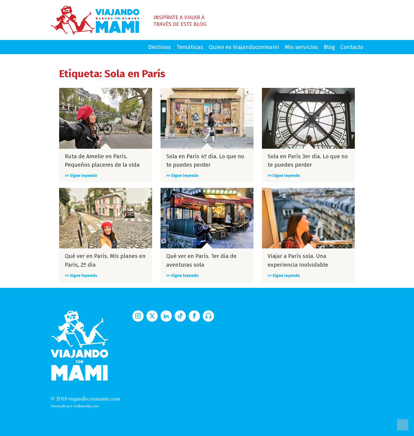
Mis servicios (301, 47)
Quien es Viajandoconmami (244, 47)
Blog (329, 47)
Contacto (351, 47)
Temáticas (190, 47)
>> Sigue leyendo (81, 175)
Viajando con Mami (95, 20)
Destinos (159, 47)
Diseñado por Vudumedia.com (75, 406)
